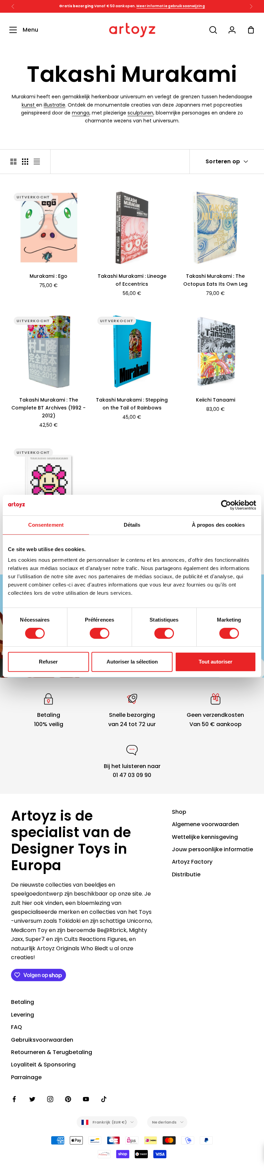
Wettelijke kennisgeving (205, 837)
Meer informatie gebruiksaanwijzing (170, 6)
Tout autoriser (215, 662)
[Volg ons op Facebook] (14, 1099)
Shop (179, 812)
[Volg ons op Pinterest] (68, 1099)
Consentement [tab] (46, 525)
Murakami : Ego (48, 276)
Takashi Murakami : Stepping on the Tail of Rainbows (132, 403)
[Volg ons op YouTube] (85, 1099)
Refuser (48, 662)
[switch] (99, 633)
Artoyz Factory (192, 862)
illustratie (54, 104)
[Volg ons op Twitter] (32, 1099)
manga (80, 112)
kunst (29, 104)
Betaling (22, 1002)
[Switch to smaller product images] (25, 161)
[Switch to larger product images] (13, 161)
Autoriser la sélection (132, 662)
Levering (22, 1015)
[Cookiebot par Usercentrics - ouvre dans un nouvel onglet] (226, 505)
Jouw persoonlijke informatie (212, 849)
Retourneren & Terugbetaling (51, 1052)
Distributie (186, 874)
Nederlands (164, 1122)
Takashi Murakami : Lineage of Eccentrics (132, 280)
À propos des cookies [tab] (218, 525)
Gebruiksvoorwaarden (42, 1040)
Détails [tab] (132, 525)
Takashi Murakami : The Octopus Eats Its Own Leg (215, 280)
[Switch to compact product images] (37, 161)
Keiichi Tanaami (215, 399)
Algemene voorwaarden (205, 824)
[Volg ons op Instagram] (50, 1099)
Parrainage (26, 1077)
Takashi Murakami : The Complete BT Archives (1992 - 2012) (48, 407)
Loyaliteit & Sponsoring (43, 1065)
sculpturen (140, 112)
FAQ (16, 1027)
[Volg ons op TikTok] (103, 1099)
